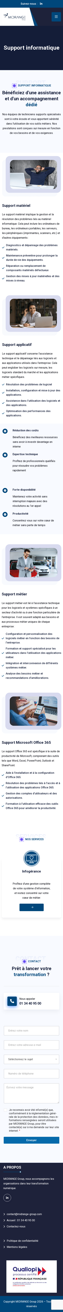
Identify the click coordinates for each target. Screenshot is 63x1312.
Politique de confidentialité (22, 1240)
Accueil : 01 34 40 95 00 (21, 1220)
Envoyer (31, 1140)
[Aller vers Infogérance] (31, 907)
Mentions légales (17, 1247)
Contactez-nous (16, 1226)
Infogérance (31, 871)
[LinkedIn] (7, 1198)
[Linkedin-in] (41, 4)
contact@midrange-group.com (24, 1214)
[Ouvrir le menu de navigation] (56, 16)
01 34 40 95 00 (30, 1003)
